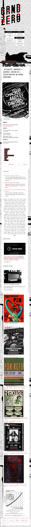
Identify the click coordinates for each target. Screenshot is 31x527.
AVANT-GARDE (12, 202)
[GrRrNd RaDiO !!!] (12, 276)
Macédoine (5, 199)
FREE (11, 215)
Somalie (5, 229)
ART (5, 202)
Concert (6, 160)
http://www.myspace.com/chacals (10, 137)
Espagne (17, 212)
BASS (25, 217)
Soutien (18, 221)
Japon (17, 214)
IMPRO (24, 206)
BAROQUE (15, 226)
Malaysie (15, 220)
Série (24, 220)
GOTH (15, 221)
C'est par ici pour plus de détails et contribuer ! (14, 259)
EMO (12, 226)
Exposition (23, 214)
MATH (13, 200)
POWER (5, 224)
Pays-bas (16, 206)
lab (9, 229)
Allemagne (6, 214)
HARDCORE (7, 149)
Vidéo (14, 214)
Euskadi (6, 205)
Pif (5, 515)
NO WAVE (20, 205)
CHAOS (15, 232)
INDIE (15, 200)
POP (13, 205)
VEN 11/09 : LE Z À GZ (9, 326)
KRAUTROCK (17, 218)
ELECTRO (15, 209)
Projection (5, 232)
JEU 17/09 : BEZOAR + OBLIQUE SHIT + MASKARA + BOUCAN (15, 388)
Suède (25, 229)
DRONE (7, 202)
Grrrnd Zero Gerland (9, 155)
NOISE (6, 221)
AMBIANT (5, 200)
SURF (15, 203)
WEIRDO (12, 211)
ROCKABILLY (22, 227)
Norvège (5, 208)
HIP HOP (21, 220)
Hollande (11, 199)
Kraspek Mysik (7, 230)
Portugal (5, 215)
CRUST (9, 206)
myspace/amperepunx (8, 126)
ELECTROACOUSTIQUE (11, 208)
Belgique (8, 218)
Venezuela (19, 226)
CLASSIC (4, 217)
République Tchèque (14, 233)
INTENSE (24, 199)
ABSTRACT (21, 202)
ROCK (6, 153)
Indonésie (16, 205)
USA (5, 158)
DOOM (16, 229)
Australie (18, 203)
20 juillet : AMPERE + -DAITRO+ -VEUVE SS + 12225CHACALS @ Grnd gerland (13, 73)
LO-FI (15, 199)
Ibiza (5, 227)
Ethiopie (11, 223)
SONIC (18, 209)
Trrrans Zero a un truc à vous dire (11, 175)
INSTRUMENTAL (22, 224)
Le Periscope (20, 233)
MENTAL (12, 229)
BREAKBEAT (24, 226)
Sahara (5, 226)
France (6, 157)
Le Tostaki (8, 233)
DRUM (5, 220)
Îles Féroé (24, 208)
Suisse (20, 200)
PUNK (6, 152)
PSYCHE (8, 209)
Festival (8, 220)
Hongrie (12, 203)
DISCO (5, 218)
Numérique (23, 203)
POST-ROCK (14, 224)
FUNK (8, 215)
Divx (24, 218)
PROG (12, 209)
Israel (8, 223)
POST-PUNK (21, 206)
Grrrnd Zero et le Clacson (11, 227)
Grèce (8, 199)
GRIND (18, 232)
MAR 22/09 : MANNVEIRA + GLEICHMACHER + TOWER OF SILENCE (16, 454)
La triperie (16, 211)
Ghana (22, 232)
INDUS (8, 217)
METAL (6, 150)
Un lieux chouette (19, 223)
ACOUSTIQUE (22, 212)
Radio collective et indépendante (11, 256)
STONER (18, 224)
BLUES (20, 217)
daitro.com (5, 131)
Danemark (10, 205)
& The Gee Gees (9, 515)
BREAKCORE (22, 221)
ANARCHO (7, 212)
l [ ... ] (23, 515)
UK (9, 211)
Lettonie (12, 206)
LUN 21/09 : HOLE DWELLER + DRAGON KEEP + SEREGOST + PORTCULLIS (14, 422)
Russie (23, 217)
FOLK (8, 229)
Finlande (21, 229)
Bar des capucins (12, 212)
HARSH (12, 232)
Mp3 (8, 221)
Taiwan (7, 211)
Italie (24, 202)
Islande (19, 214)
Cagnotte (7, 184)
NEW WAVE (8, 226)
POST (15, 230)
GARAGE (21, 209)
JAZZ (14, 223)
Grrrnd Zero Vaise (19, 208)
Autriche (9, 200)
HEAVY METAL (23, 215)
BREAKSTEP (13, 218)
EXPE (18, 220)
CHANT (21, 218)
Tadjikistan (9, 224)
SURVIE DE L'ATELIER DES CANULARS (11, 182)
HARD (20, 211)
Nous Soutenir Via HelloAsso (9, 61)
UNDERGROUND (7, 203)
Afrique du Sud (15, 217)
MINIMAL (5, 209)
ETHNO (24, 223)
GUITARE (17, 202)
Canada (5, 223)
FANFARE (12, 230)
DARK (5, 233)
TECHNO (18, 227)
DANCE (21, 199)
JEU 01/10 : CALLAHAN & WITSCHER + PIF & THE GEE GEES (15, 486)
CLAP (19, 215)
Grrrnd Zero (24, 211)
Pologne (9, 232)
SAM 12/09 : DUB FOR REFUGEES (11, 357)
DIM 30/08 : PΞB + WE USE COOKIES (12, 294)
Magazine (23, 200)
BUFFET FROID (15, 215)
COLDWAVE (11, 214)
